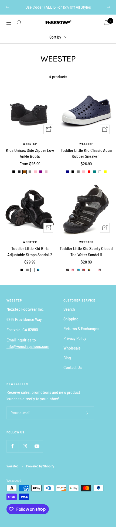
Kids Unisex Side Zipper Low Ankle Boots (30, 153)
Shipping (71, 319)
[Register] (86, 413)
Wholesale (72, 348)
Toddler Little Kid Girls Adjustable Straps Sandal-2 (29, 251)
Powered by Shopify (40, 466)
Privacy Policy (74, 338)
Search (69, 309)
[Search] (19, 22)
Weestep (30, 143)
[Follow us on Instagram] (25, 446)
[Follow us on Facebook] (12, 446)
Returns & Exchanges (81, 328)
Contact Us (72, 367)
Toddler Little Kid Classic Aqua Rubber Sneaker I (86, 153)
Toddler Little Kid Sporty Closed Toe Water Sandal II (86, 251)
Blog (67, 357)
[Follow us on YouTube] (37, 446)
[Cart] (107, 22)
